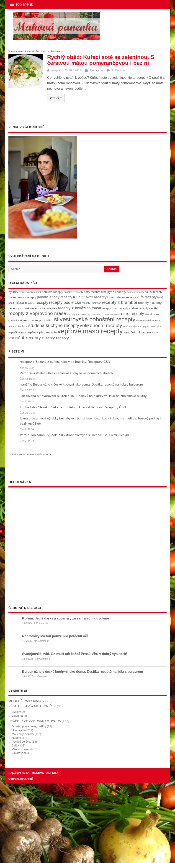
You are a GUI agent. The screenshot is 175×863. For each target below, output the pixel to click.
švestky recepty (55, 338)
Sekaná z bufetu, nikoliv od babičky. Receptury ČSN (73, 361)
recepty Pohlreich (91, 303)
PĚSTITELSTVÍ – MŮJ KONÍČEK (32, 706)
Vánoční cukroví (22, 749)
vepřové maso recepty (90, 331)
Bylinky (16, 711)
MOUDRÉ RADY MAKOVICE (29, 701)
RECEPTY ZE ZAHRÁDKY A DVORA (34, 721)
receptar (56, 70)
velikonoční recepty (101, 325)
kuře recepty (147, 297)
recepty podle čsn (65, 302)
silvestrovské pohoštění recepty (94, 319)
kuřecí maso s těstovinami (35, 454)
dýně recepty (116, 292)
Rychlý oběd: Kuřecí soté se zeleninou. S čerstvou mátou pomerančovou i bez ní (100, 60)
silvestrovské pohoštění (36, 320)
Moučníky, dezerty (23, 734)
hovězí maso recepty (22, 297)
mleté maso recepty (31, 302)
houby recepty (153, 292)
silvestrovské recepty (148, 320)
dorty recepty (92, 292)
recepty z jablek (128, 308)
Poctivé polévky (21, 741)
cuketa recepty (53, 292)
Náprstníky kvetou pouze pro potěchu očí (55, 636)
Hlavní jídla (96, 70)
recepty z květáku (149, 308)
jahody (42, 297)
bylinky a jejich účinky (31, 292)
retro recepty (132, 313)
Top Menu (24, 4)
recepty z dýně (19, 308)
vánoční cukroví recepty (141, 332)
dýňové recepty (135, 292)
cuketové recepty (73, 292)
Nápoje (16, 737)
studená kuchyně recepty (53, 325)
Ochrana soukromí (20, 778)
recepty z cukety (150, 303)
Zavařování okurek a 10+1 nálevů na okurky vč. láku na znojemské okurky (93, 396)
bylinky (13, 292)
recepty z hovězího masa (79, 308)
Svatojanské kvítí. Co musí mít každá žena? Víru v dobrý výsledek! (74, 654)
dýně (103, 292)
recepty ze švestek (43, 308)
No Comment (119, 70)
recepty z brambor (119, 302)
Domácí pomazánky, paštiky (29, 726)
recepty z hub (110, 308)
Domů (12, 454)
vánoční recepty (24, 337)
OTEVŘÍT (56, 98)
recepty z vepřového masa (37, 313)
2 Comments (41, 623)
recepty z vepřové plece (106, 314)
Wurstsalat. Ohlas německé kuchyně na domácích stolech (71, 373)
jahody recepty (60, 297)
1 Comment (41, 676)
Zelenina (17, 715)
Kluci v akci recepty (90, 297)
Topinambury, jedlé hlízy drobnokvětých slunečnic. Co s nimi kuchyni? (80, 435)
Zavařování (19, 753)
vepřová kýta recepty (135, 326)
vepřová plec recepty (42, 332)
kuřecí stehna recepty (121, 297)
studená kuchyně (18, 326)
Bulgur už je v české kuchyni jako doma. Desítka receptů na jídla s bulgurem (88, 384)
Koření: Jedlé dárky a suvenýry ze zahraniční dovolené (65, 618)
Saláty (16, 745)
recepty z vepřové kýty (80, 314)
